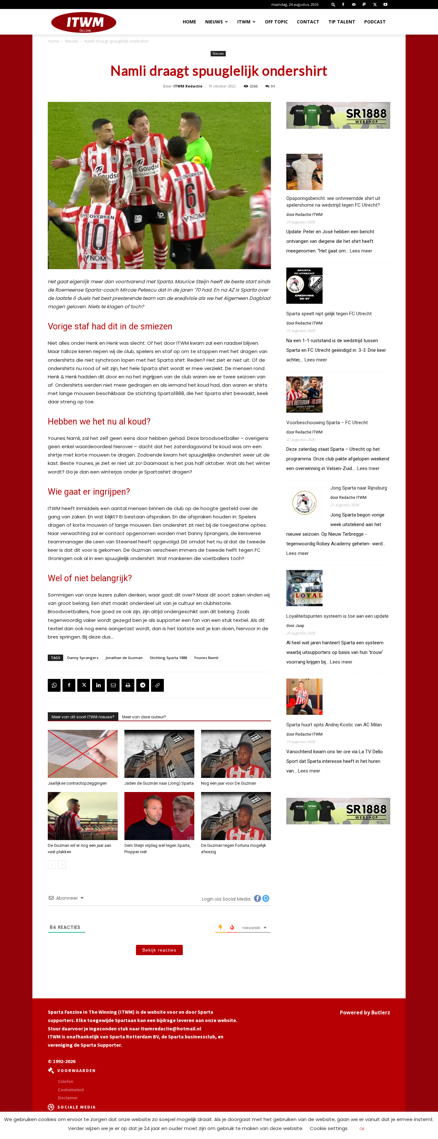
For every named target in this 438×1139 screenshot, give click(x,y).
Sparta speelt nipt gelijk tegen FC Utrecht (329, 314)
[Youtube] (385, 4)
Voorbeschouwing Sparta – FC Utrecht (327, 422)
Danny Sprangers (82, 657)
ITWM (243, 22)
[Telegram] (142, 685)
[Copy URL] (157, 685)
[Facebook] (343, 4)
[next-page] (62, 865)
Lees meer (361, 251)
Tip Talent (341, 22)
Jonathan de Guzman (124, 657)
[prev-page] (52, 865)
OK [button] (362, 1128)
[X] (375, 4)
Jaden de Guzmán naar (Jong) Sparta (159, 783)
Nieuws (214, 22)
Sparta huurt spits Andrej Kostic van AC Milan (334, 725)
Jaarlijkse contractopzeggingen (77, 783)
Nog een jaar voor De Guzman (228, 783)
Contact (308, 22)
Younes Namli (206, 657)
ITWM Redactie (187, 86)
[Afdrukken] (128, 685)
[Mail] (353, 4)
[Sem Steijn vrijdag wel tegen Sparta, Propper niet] (159, 816)
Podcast (375, 22)
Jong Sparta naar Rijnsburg (358, 488)
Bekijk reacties (159, 950)
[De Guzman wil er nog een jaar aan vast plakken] (83, 816)
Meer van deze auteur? (144, 717)
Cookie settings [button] (329, 1128)
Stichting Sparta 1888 (168, 657)
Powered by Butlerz (365, 1012)
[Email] (113, 685)
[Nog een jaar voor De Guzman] (236, 754)
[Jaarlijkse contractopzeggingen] (83, 754)
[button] (333, 4)
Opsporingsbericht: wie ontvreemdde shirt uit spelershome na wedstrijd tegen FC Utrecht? (333, 201)
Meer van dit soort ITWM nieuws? (83, 717)
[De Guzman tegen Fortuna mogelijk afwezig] (236, 816)
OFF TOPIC (276, 22)
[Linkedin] (98, 685)
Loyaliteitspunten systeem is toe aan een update (337, 616)
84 (273, 86)
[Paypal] (364, 4)
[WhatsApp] (54, 685)
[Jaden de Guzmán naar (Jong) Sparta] (159, 754)
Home (189, 22)
